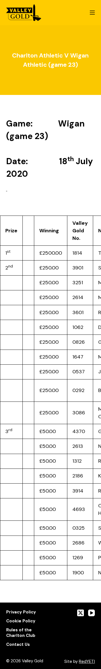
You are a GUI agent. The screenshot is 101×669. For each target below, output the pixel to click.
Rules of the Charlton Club (20, 632)
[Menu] (92, 12)
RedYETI (87, 661)
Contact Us (18, 644)
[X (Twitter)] (80, 613)
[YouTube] (91, 613)
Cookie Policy (20, 621)
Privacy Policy (21, 612)
